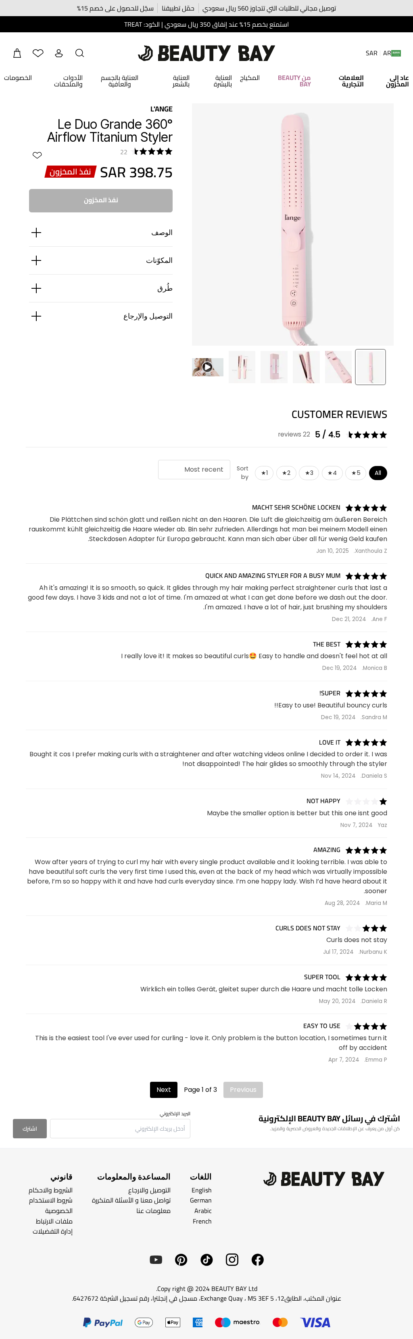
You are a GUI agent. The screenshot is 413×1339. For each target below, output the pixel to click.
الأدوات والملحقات (68, 80)
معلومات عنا (153, 1210)
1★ (264, 473)
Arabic (203, 1210)
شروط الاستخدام (51, 1200)
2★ (286, 473)
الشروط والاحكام (51, 1190)
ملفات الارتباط (54, 1220)
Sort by (242, 472)
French (202, 1220)
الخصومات (18, 77)
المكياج (250, 77)
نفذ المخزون (101, 200)
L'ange (161, 108)
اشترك (30, 1128)
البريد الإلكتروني (175, 1113)
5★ (356, 473)
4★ (332, 473)
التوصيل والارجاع (149, 1190)
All (378, 473)
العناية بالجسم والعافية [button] (119, 80)
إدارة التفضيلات (53, 1231)
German (201, 1200)
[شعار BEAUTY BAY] (206, 53)
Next (163, 1089)
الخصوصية (59, 1210)
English (202, 1190)
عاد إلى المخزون (397, 80)
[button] (80, 53)
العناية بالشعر (181, 80)
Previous (243, 1089)
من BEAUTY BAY (294, 80)
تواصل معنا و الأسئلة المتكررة (131, 1200)
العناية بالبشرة (223, 80)
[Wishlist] (38, 53)
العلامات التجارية (351, 80)
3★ (309, 473)
